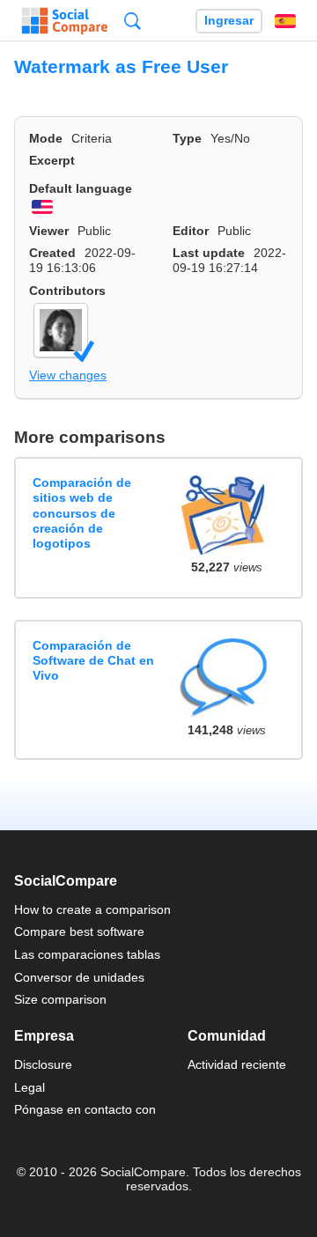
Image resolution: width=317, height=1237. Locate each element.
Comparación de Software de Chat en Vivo (93, 660)
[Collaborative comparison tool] (64, 21)
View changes (68, 375)
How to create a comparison (92, 909)
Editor (191, 231)
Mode (46, 138)
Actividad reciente (237, 1064)
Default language (80, 188)
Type (187, 138)
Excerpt (52, 160)
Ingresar (229, 20)
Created (52, 253)
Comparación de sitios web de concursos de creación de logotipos (82, 512)
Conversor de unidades (79, 977)
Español (285, 21)
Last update (209, 253)
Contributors (67, 290)
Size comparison (60, 999)
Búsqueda (132, 20)
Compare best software (79, 931)
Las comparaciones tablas (87, 954)
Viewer (49, 231)
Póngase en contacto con (85, 1109)
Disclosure (43, 1064)
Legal (29, 1087)
